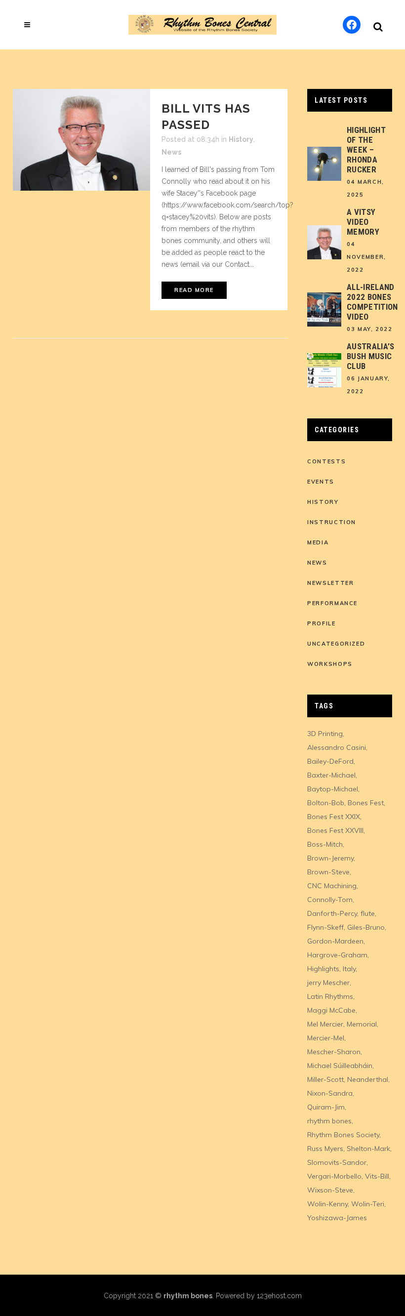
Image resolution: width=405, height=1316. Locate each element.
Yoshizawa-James (337, 1217)
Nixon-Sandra (330, 1093)
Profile (321, 623)
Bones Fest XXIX (333, 816)
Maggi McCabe (331, 1010)
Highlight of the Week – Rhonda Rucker (366, 149)
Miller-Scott (325, 1079)
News (171, 152)
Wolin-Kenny (327, 1203)
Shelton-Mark (368, 1148)
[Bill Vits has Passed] (81, 140)
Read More (194, 290)
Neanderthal (367, 1079)
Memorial (362, 1024)
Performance (332, 603)
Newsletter (330, 582)
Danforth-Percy (332, 913)
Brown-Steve (328, 871)
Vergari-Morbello (334, 1176)
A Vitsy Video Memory (363, 222)
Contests (326, 461)
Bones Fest (366, 802)
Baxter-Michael (331, 775)
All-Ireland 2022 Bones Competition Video (372, 302)
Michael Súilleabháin (339, 1065)
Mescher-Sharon (334, 1051)
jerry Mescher (328, 982)
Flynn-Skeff (325, 927)
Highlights (323, 968)
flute (368, 913)
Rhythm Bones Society (343, 1134)
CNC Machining (332, 885)
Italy (349, 968)
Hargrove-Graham (337, 954)
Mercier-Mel (325, 1037)
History (241, 139)
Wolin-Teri (367, 1203)
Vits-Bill (377, 1176)
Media (317, 542)
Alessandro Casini (336, 747)
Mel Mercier (325, 1024)
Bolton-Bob (325, 802)
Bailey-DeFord (330, 761)
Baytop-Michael (332, 788)
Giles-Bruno (366, 927)
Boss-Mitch (325, 844)
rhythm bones (329, 1120)
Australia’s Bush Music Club (371, 356)
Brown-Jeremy (330, 858)
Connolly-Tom (330, 899)
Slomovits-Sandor (336, 1162)
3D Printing (325, 733)
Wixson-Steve (330, 1190)
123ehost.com (279, 1296)
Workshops (330, 663)
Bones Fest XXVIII (335, 830)
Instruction (331, 522)
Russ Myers (325, 1148)
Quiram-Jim (326, 1107)
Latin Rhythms (330, 996)
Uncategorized (336, 643)
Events (320, 481)
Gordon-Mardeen (335, 941)
